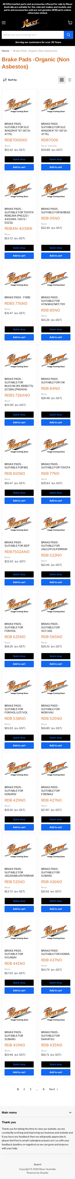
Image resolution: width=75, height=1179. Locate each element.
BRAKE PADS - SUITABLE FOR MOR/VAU (50, 709)
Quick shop (19, 159)
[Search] (68, 35)
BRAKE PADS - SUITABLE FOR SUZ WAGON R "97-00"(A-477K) (18, 129)
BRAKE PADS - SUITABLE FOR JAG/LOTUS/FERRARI (54, 546)
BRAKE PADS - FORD (17, 297)
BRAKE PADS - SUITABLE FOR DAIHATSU (50, 1036)
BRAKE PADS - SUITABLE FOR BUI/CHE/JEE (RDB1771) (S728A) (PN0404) (19, 384)
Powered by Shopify (37, 1172)
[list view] (69, 80)
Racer (7, 145)
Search (37, 1164)
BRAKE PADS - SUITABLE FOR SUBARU (50, 872)
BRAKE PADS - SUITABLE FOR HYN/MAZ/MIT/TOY (53, 301)
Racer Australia (49, 145)
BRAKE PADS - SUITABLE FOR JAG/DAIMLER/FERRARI (19, 872)
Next (52, 1089)
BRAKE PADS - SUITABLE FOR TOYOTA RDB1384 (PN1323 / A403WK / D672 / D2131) (19, 215)
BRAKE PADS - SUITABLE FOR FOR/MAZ (50, 791)
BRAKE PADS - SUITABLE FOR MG (16, 466)
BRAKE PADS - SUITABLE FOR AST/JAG (50, 627)
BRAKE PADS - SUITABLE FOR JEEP (17, 544)
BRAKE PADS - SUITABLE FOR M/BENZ (55, 210)
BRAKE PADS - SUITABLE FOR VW (53, 380)
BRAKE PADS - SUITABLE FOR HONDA (55, 952)
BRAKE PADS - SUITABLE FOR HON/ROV (14, 791)
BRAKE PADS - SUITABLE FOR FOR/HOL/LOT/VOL (16, 709)
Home (5, 50)
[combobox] (33, 35)
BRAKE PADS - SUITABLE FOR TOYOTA (55, 466)
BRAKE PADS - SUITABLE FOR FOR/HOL (14, 627)
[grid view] (62, 80)
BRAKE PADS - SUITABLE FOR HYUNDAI (14, 954)
